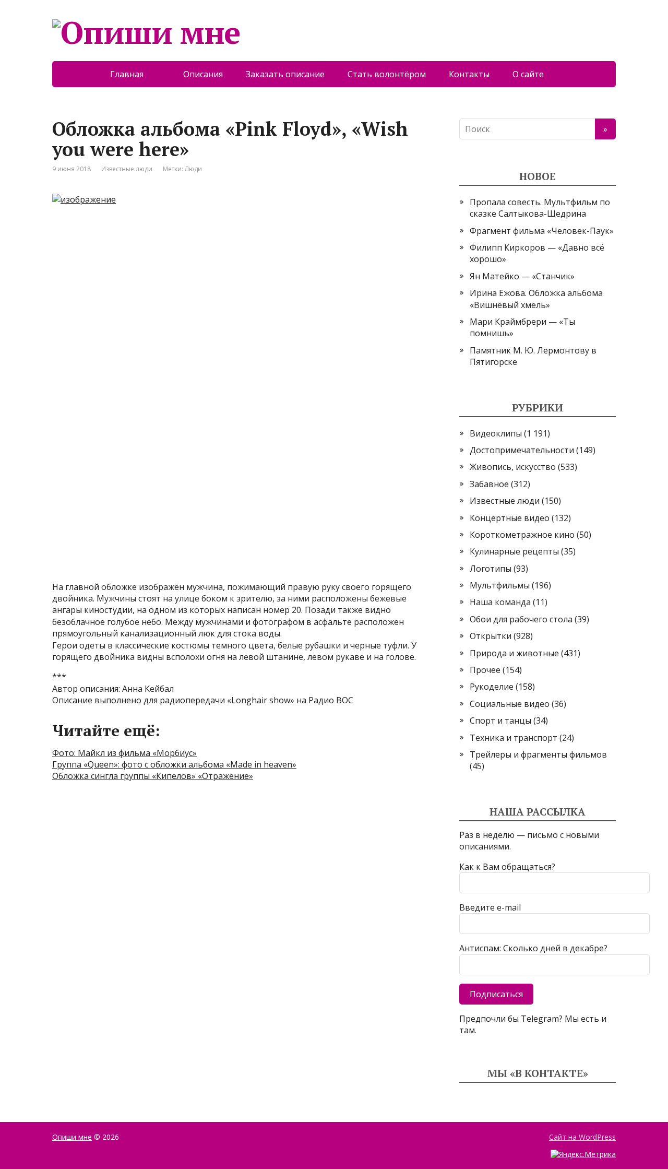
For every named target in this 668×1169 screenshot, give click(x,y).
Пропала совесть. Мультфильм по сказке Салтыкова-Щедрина (540, 207)
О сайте (535, 74)
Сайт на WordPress (582, 1137)
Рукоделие (492, 686)
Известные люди (126, 168)
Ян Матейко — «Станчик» (522, 276)
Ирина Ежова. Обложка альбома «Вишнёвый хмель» (536, 298)
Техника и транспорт (513, 737)
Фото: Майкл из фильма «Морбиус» (124, 753)
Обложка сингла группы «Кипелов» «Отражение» (152, 776)
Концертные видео (510, 518)
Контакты (469, 74)
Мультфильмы (500, 585)
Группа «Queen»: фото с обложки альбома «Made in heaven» (174, 764)
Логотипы (490, 568)
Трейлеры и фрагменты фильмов (538, 754)
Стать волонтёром (387, 74)
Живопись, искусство (513, 467)
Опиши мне (72, 1137)
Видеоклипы (496, 433)
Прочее (485, 670)
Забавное (489, 484)
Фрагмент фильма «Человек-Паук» (542, 231)
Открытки (490, 636)
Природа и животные (514, 653)
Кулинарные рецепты (514, 551)
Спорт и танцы (500, 720)
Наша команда (500, 602)
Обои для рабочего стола (521, 619)
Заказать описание (285, 74)
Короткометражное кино (522, 534)
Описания (203, 74)
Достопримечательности (522, 450)
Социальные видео (510, 704)
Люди (193, 168)
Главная (135, 74)
